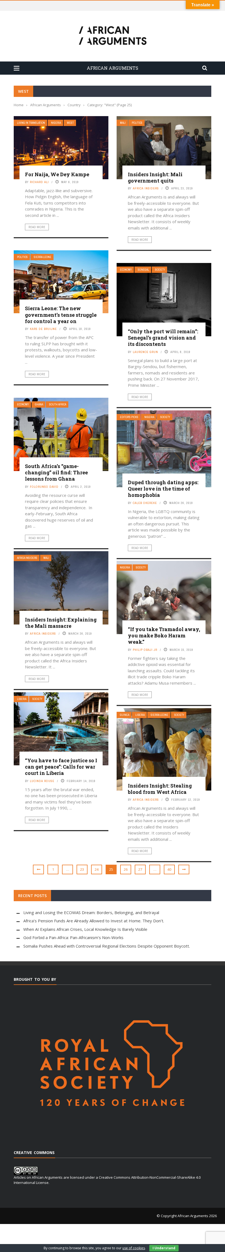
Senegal (143, 269)
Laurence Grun (145, 352)
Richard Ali (39, 182)
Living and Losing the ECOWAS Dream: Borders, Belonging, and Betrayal (91, 912)
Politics (137, 123)
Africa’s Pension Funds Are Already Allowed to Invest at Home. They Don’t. (93, 920)
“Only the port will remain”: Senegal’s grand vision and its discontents (163, 338)
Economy (126, 269)
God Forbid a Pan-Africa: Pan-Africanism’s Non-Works (73, 937)
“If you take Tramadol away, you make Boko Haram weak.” (164, 635)
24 (97, 869)
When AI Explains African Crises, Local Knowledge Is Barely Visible (85, 929)
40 (169, 869)
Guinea (124, 715)
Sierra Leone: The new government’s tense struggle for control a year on (61, 314)
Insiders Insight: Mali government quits (155, 177)
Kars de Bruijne (43, 329)
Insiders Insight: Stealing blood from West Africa (160, 788)
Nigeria (56, 123)
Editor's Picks (129, 417)
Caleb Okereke (145, 503)
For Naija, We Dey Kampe (57, 174)
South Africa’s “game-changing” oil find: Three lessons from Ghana (56, 472)
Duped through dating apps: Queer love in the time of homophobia (163, 488)
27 (140, 869)
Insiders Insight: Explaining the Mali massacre (61, 622)
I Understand (164, 1248)
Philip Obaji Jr (145, 650)
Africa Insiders (146, 188)
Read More (37, 227)
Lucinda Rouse (42, 781)
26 (126, 869)
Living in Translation (31, 123)
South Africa (57, 404)
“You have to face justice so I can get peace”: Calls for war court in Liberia (61, 767)
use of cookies (133, 1248)
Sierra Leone (42, 257)
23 (82, 869)
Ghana (39, 404)
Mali (123, 123)
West (70, 123)
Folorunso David (44, 487)
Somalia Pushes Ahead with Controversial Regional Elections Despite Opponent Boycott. (106, 946)
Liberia (21, 699)
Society (160, 269)
